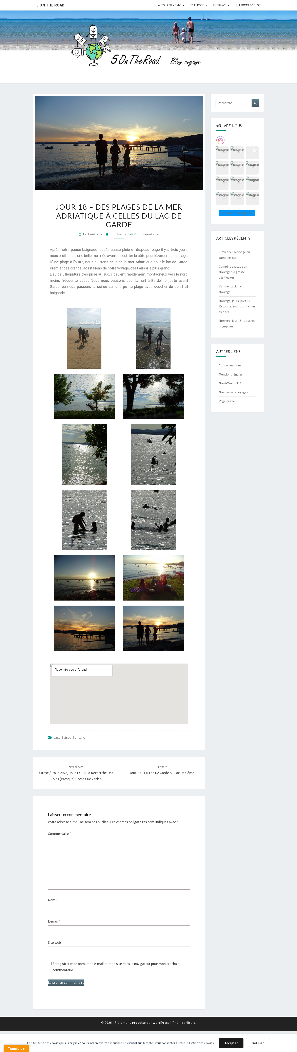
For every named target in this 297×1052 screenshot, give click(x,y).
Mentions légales (231, 374)
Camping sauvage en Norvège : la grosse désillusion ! (233, 271)
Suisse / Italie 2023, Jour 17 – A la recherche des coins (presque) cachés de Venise (76, 773)
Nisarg (191, 1022)
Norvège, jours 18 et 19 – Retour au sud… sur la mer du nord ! (237, 306)
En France (219, 5)
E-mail (54, 921)
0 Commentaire (146, 234)
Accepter (231, 1043)
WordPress (161, 1022)
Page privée (227, 401)
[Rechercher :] (237, 103)
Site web (54, 942)
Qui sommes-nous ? (248, 5)
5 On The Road (50, 4)
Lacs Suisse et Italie (69, 737)
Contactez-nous (230, 365)
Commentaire (59, 833)
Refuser (258, 1043)
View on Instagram (239, 213)
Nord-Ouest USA (230, 383)
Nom (53, 899)
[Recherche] (255, 103)
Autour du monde (169, 5)
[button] (222, 153)
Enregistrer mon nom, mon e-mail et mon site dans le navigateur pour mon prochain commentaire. (116, 966)
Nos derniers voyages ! (234, 392)
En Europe (197, 5)
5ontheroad (119, 234)
